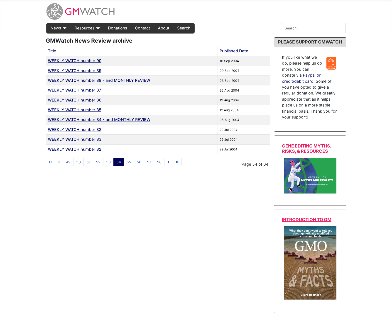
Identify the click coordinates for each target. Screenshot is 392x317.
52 (98, 162)
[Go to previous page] (59, 162)
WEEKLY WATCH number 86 (74, 100)
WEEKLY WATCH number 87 (74, 90)
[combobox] (313, 28)
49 (68, 162)
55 (129, 162)
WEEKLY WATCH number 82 (74, 149)
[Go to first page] (50, 162)
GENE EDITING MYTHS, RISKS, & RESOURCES (306, 148)
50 (78, 162)
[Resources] (97, 28)
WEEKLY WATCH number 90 (74, 60)
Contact (142, 28)
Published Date (234, 50)
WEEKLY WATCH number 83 (74, 129)
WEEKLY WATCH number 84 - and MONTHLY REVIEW (99, 119)
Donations (117, 28)
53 (108, 162)
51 (88, 162)
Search (183, 28)
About (163, 28)
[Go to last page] (177, 162)
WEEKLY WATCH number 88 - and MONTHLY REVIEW (99, 80)
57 (149, 162)
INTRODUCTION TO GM (306, 219)
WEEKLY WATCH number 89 (74, 70)
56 (139, 162)
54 (118, 162)
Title (52, 50)
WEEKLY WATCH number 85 (74, 109)
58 (159, 162)
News (56, 28)
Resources (84, 28)
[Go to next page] (168, 162)
